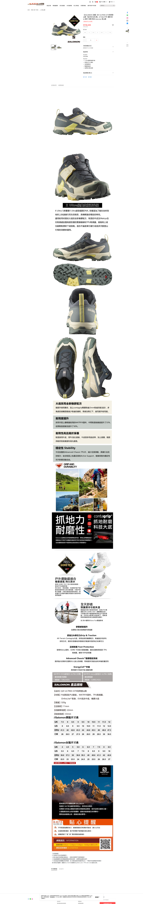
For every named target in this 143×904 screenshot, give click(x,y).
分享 (86, 77)
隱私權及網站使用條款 (61, 903)
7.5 (110, 32)
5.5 (93, 32)
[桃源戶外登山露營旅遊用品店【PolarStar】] (36, 3)
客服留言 (80, 901)
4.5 (85, 32)
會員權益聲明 (80, 903)
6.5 (101, 32)
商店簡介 (59, 901)
